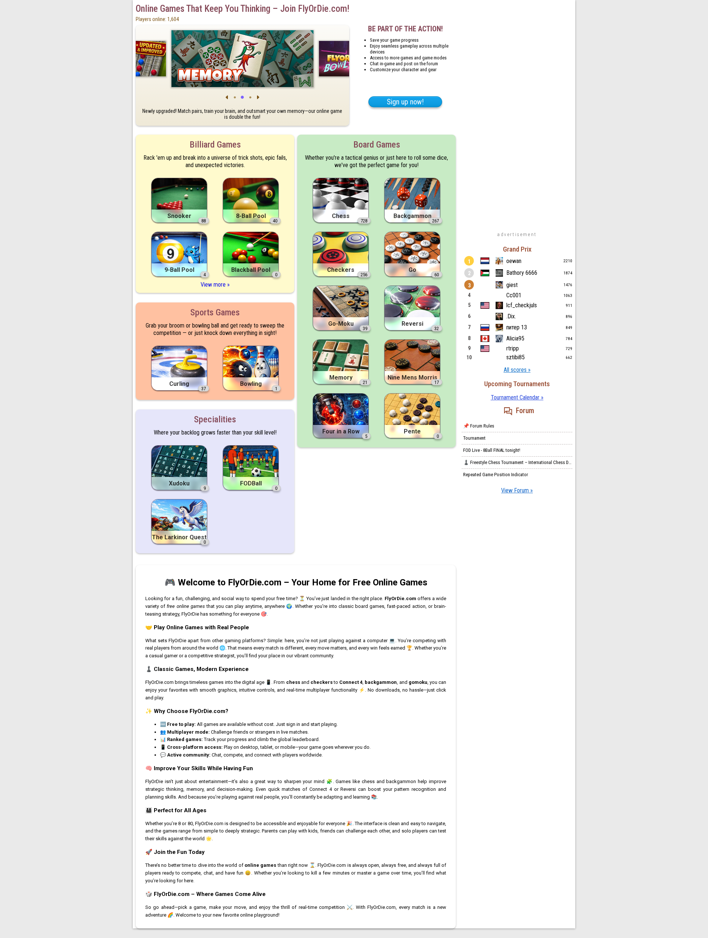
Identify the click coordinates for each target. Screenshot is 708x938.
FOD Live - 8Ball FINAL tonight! (491, 450)
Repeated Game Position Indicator (495, 474)
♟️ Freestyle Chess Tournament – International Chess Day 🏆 (517, 462)
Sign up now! (405, 101)
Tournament (474, 438)
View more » (215, 284)
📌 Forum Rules (478, 426)
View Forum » (517, 490)
